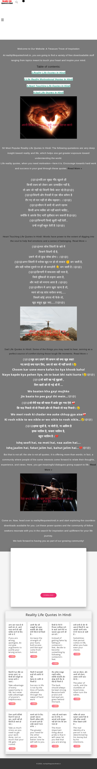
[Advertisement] (48, 21)
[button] (16, 2)
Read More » (75, 168)
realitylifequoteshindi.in (52, 764)
